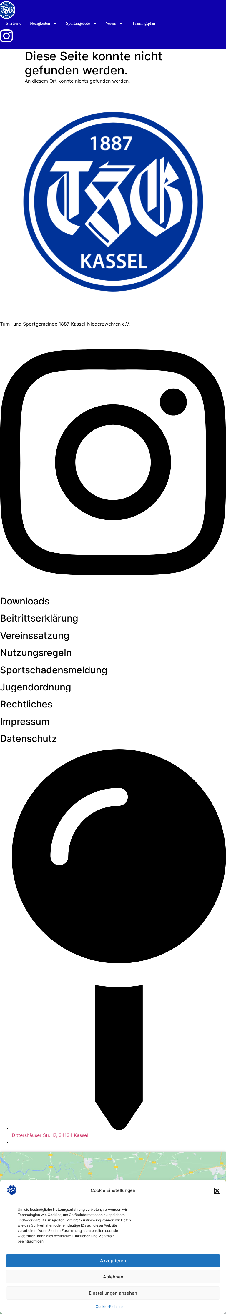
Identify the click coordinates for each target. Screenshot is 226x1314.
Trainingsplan (143, 23)
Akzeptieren (113, 1260)
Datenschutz (28, 738)
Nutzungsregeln (36, 652)
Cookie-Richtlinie (110, 1306)
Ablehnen (113, 1277)
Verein (111, 23)
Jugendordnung (35, 687)
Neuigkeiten (40, 23)
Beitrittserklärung (39, 618)
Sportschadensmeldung (53, 670)
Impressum (24, 721)
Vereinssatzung (34, 635)
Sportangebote (78, 23)
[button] (217, 1191)
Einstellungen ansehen (113, 1293)
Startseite (13, 23)
